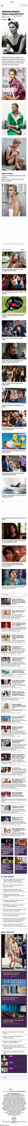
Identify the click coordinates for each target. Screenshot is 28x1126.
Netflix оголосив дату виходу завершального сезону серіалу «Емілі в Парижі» (18, 637)
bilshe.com (12, 1091)
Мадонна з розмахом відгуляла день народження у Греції (17, 818)
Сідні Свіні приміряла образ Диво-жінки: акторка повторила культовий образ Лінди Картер (12, 795)
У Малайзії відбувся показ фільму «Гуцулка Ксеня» (13, 1021)
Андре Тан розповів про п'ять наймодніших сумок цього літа (21, 867)
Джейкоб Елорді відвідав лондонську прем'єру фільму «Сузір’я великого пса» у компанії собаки (18, 756)
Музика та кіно (20, 606)
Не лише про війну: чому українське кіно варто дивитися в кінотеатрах (18, 671)
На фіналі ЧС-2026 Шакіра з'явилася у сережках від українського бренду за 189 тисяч (20, 850)
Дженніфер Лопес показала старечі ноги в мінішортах (11, 973)
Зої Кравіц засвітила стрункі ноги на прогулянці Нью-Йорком (18, 648)
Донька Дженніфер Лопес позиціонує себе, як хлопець (16, 1064)
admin (9, 606)
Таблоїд (18, 631)
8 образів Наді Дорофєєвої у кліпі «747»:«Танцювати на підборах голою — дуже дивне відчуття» (7, 850)
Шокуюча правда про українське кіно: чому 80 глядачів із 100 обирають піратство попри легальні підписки (18, 601)
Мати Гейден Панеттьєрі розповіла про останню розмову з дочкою (18, 681)
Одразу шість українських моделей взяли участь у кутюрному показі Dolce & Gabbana (7, 868)
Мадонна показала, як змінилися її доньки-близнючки (18, 728)
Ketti (9, 631)
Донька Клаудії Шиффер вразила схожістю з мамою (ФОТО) (18, 741)
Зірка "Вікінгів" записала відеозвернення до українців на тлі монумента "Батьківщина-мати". (19, 780)
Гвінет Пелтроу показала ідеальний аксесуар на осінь (18, 612)
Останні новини (7, 877)
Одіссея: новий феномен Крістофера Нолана (18, 717)
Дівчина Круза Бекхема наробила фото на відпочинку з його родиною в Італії (18, 1070)
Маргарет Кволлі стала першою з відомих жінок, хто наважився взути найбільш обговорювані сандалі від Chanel (13, 694)
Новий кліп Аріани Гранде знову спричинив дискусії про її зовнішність (18, 624)
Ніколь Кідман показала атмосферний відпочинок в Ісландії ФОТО (19, 830)
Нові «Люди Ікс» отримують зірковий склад (19, 768)
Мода (3, 16)
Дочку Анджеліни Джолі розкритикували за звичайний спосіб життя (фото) (17, 1058)
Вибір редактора (7, 932)
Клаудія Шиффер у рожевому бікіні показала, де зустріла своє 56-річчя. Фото (19, 706)
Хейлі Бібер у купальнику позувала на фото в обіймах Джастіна (18, 659)
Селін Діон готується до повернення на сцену (18, 807)
